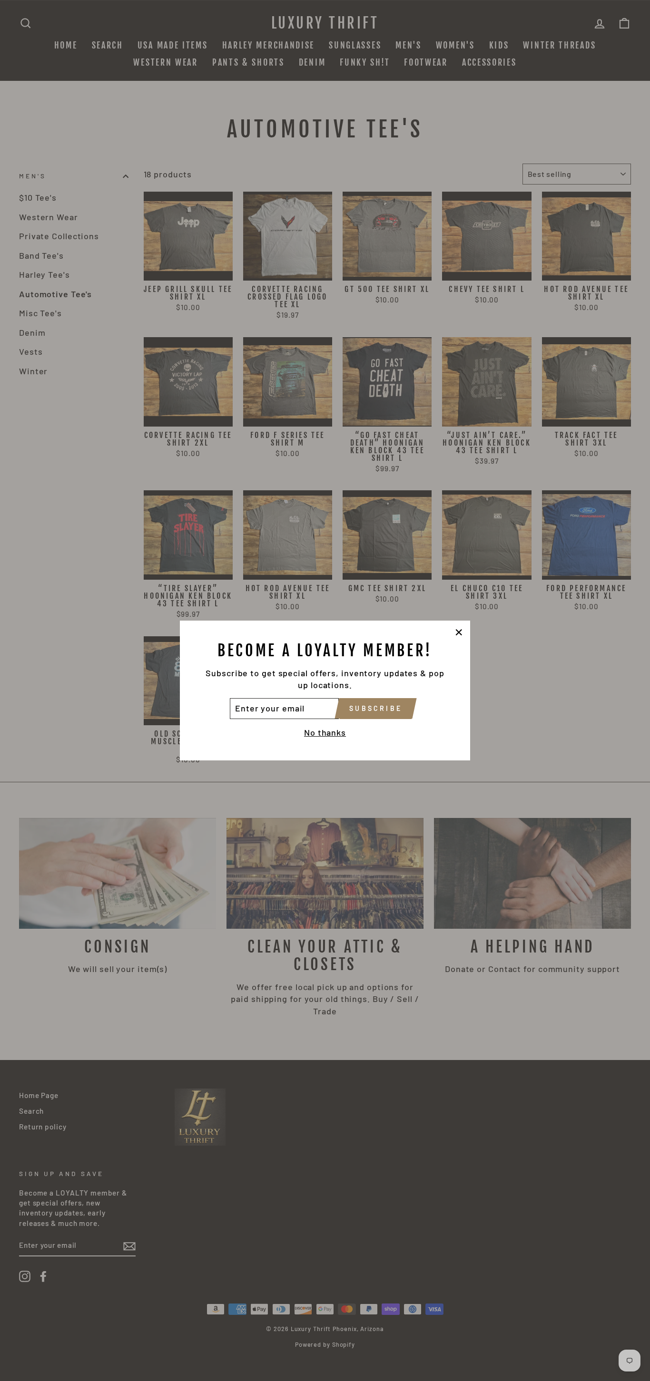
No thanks (325, 732)
